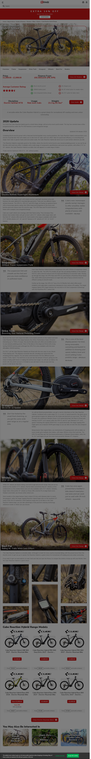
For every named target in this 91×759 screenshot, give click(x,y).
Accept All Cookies (73, 755)
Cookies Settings (60, 755)
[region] (45, 756)
